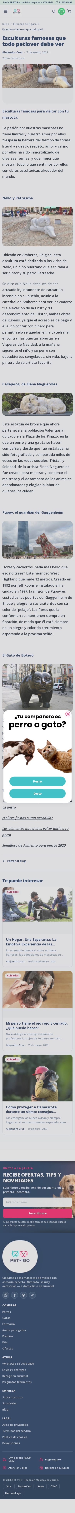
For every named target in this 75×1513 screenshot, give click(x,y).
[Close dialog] (68, 714)
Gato (37, 793)
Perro (37, 781)
